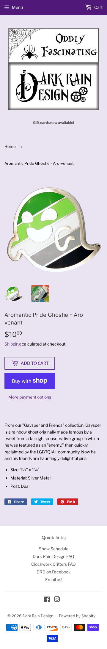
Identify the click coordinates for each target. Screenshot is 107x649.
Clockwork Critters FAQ (53, 564)
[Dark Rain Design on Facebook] (47, 599)
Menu (17, 7)
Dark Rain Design (38, 615)
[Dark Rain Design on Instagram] (57, 599)
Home (10, 146)
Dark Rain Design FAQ (53, 556)
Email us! (53, 579)
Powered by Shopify (77, 615)
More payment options (29, 396)
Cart (98, 7)
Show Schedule (53, 548)
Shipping (12, 343)
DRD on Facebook (54, 571)
